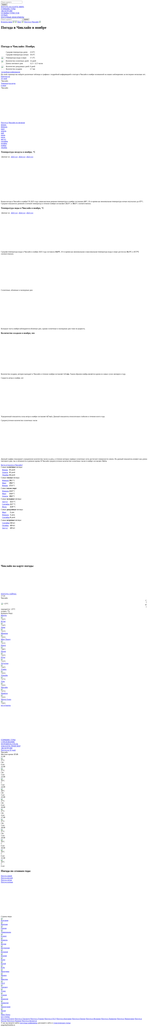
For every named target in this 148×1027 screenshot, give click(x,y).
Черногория (5, 1007)
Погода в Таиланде (22, 1019)
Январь (5, 470)
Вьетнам (4, 924)
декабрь (4, 148)
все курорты (6, 705)
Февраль (5, 480)
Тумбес (4, 669)
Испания (4, 952)
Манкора (4, 633)
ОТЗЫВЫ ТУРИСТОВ (10, 13)
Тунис (3, 991)
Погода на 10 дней (8, 750)
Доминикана (6, 932)
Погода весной (7, 878)
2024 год (22, 157)
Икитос (4, 615)
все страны (5, 1017)
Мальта (4, 975)
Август (5, 502)
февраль (4, 127)
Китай (3, 964)
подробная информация (10, 72)
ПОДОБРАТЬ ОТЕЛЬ (9, 744)
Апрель (5, 472)
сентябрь (4, 141)
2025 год (14, 157)
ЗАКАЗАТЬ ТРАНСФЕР (10, 746)
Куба (3, 967)
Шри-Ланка (5, 1015)
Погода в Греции (78, 1019)
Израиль (4, 940)
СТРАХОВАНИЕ (8, 742)
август (3, 139)
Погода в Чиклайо (31, 22)
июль (3, 137)
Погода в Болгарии (64, 1019)
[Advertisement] (43, 105)
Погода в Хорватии (109, 1019)
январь (3, 125)
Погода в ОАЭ (50, 1019)
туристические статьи (62, 1023)
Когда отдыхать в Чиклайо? (12, 465)
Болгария (4, 920)
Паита (3, 645)
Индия (3, 944)
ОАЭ (3, 983)
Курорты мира (6, 22)
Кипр (3, 960)
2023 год (29, 157)
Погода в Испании (93, 1019)
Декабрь (5, 475)
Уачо (3, 681)
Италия (4, 956)
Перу (19, 22)
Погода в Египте (7, 1019)
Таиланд (4, 987)
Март (4, 483)
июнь (3, 135)
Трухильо (4, 663)
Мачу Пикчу (6, 639)
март (3, 129)
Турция (4, 995)
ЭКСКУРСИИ (6, 11)
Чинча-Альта (6, 699)
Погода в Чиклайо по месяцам (13, 123)
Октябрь (5, 525)
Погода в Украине (14, 1021)
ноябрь (3, 145)
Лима (3, 627)
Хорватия (4, 1003)
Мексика (4, 979)
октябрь (4, 143)
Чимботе (4, 693)
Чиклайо (4, 687)
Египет (4, 936)
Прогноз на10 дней (5, 77)
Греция (3, 928)
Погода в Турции (37, 1019)
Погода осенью (7, 882)
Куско (3, 621)
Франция (4, 999)
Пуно (3, 657)
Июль (4, 507)
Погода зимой (6, 876)
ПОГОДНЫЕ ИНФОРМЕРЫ (12, 17)
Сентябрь (5, 504)
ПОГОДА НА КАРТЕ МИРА (12, 7)
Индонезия (5, 948)
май (2, 133)
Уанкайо (4, 675)
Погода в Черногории (125, 1019)
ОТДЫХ (4, 15)
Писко (3, 651)
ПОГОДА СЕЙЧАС (9, 594)
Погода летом (6, 880)
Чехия (3, 1011)
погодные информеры (28, 1023)
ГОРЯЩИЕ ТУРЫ (8, 9)
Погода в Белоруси (29, 1021)
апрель (3, 131)
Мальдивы (5, 971)
